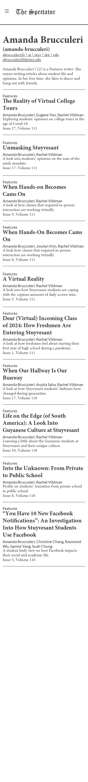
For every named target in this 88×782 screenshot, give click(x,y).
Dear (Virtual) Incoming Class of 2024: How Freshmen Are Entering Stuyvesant (40, 326)
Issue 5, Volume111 (19, 299)
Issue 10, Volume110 (20, 451)
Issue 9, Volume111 (19, 215)
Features (10, 95)
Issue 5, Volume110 (19, 560)
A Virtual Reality (23, 279)
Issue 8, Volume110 (19, 496)
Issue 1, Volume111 (19, 353)
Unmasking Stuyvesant (31, 148)
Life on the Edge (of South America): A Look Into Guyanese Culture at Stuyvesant (41, 423)
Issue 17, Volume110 (20, 398)
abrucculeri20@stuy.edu (22, 60)
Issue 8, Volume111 (19, 260)
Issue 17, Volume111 (20, 129)
